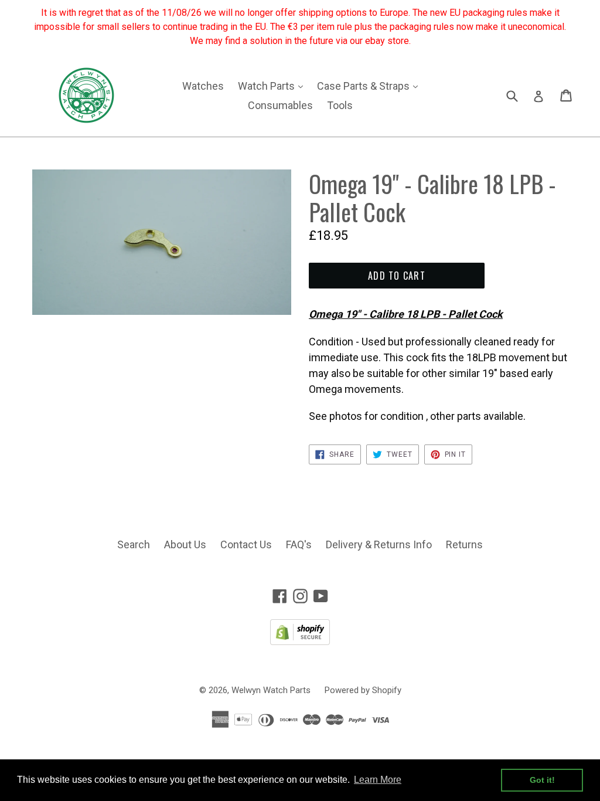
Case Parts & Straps (370, 85)
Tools (340, 105)
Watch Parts (273, 85)
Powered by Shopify (363, 690)
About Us (185, 544)
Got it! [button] (542, 780)
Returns (464, 544)
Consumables (280, 105)
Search (133, 544)
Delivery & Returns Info (379, 544)
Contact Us (246, 544)
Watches (203, 86)
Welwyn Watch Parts (271, 690)
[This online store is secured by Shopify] (300, 641)
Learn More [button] (377, 780)
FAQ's (299, 544)
